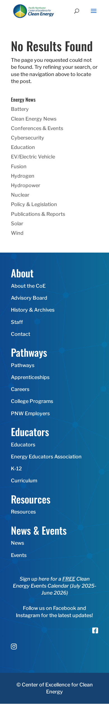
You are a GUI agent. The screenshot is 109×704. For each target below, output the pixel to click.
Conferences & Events (37, 128)
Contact (20, 334)
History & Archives (32, 310)
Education (23, 147)
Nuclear (20, 195)
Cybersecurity (27, 138)
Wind (17, 233)
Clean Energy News (33, 119)
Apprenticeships (30, 377)
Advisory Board (29, 298)
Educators (23, 445)
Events (19, 555)
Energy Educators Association (46, 456)
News (17, 543)
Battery (20, 109)
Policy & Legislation (34, 204)
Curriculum (24, 480)
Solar (17, 223)
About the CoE (28, 286)
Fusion (19, 166)
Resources (23, 512)
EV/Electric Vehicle (33, 157)
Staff (17, 322)
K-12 (16, 468)
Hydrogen (22, 176)
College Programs (32, 401)
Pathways (22, 365)
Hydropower (25, 185)
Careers (20, 389)
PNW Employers (30, 413)
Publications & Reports (38, 214)
